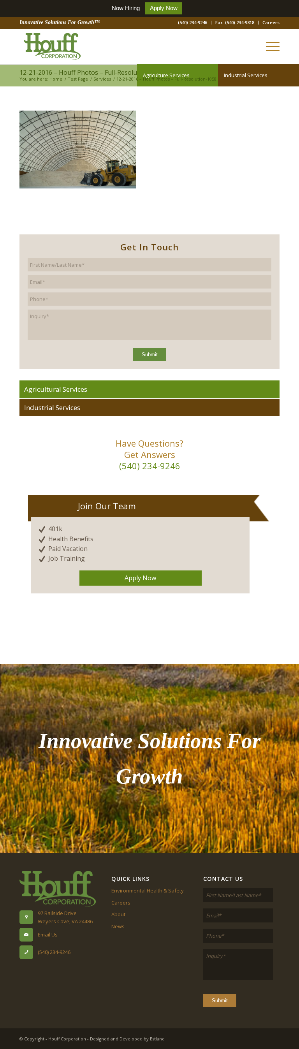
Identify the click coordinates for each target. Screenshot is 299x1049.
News (118, 926)
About (118, 914)
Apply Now (164, 8)
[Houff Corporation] (52, 46)
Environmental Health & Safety (147, 890)
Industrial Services (245, 75)
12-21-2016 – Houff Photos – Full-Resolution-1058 (92, 72)
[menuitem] (192, 23)
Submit (150, 354)
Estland (157, 1039)
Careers (271, 22)
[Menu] (269, 46)
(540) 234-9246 (192, 22)
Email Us (48, 934)
